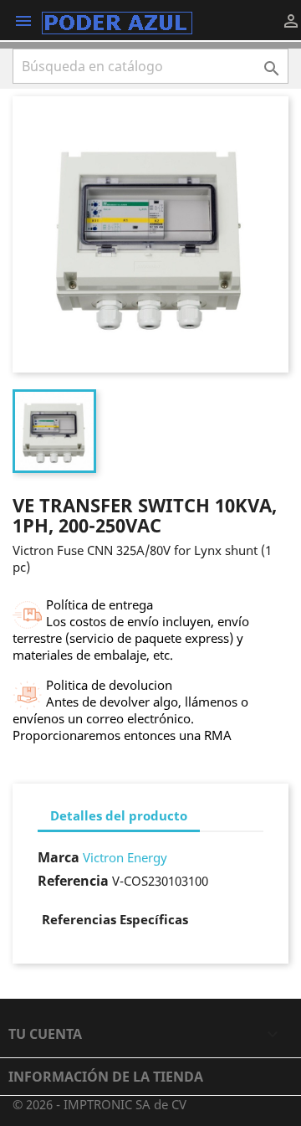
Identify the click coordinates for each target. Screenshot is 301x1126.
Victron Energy (125, 857)
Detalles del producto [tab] (118, 815)
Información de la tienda (105, 1076)
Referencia (73, 880)
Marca (58, 857)
